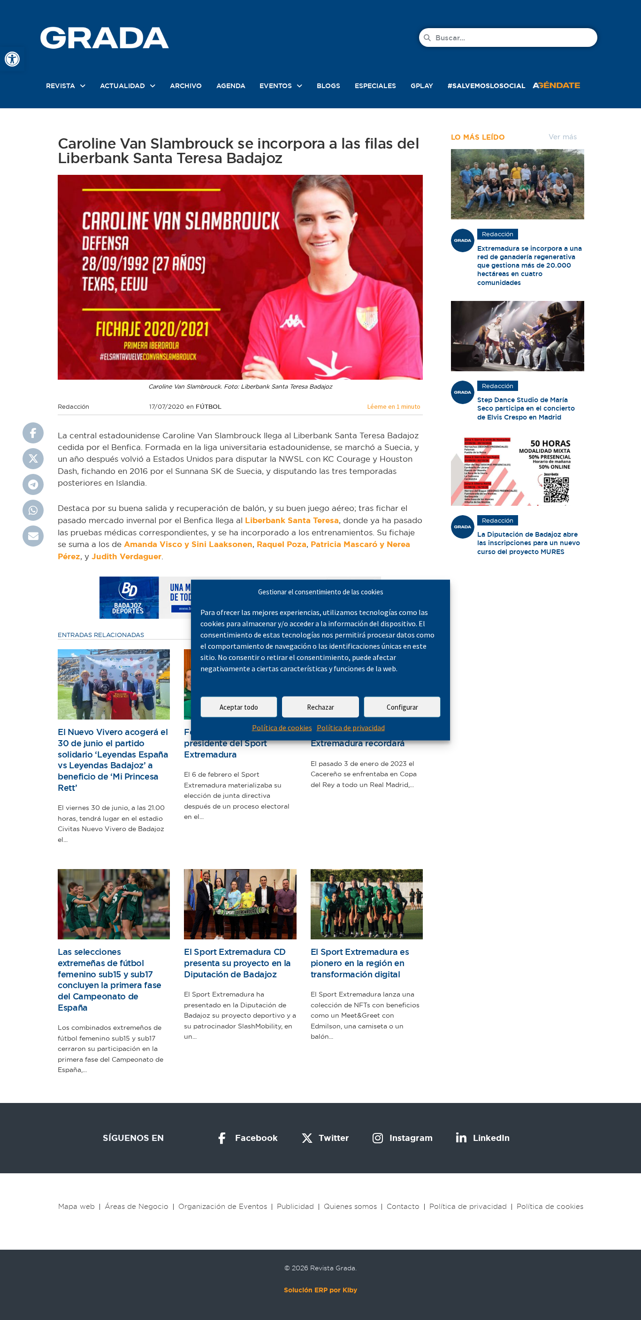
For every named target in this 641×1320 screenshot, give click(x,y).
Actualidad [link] (122, 86)
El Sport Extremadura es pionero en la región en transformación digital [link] (360, 962)
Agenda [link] (230, 86)
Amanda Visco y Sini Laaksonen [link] (188, 544)
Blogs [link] (328, 86)
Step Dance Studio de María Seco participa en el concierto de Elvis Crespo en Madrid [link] (526, 408)
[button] (33, 432)
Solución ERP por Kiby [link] (320, 1290)
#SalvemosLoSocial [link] (487, 86)
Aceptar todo (239, 707)
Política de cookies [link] (282, 727)
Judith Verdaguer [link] (126, 556)
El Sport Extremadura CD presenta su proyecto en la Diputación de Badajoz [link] (237, 962)
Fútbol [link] (208, 407)
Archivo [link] (186, 86)
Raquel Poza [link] (281, 544)
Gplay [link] (422, 86)
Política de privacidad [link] (351, 727)
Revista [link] (60, 86)
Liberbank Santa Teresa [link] (292, 520)
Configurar (402, 707)
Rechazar (320, 707)
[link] (12, 59)
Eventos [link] (275, 86)
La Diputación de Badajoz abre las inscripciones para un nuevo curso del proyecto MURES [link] (528, 542)
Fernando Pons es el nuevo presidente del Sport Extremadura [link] (238, 743)
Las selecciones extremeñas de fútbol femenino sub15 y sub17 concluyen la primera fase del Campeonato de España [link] (109, 979)
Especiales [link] (375, 86)
